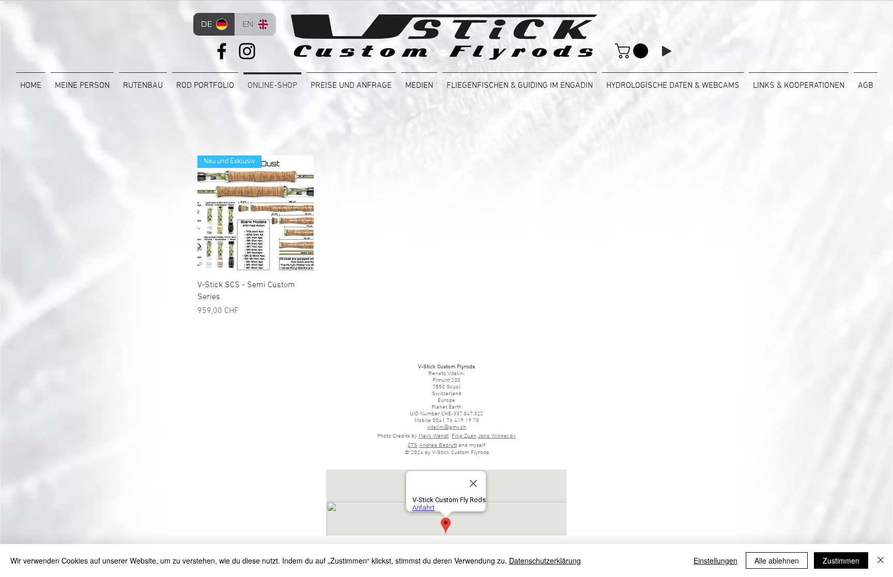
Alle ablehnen (777, 560)
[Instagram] (247, 51)
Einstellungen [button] (715, 560)
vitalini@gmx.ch (446, 427)
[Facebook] (222, 51)
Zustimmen (841, 560)
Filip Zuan (464, 436)
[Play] (666, 51)
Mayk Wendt (434, 436)
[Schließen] (880, 560)
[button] (633, 50)
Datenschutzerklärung (545, 560)
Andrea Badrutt (438, 445)
